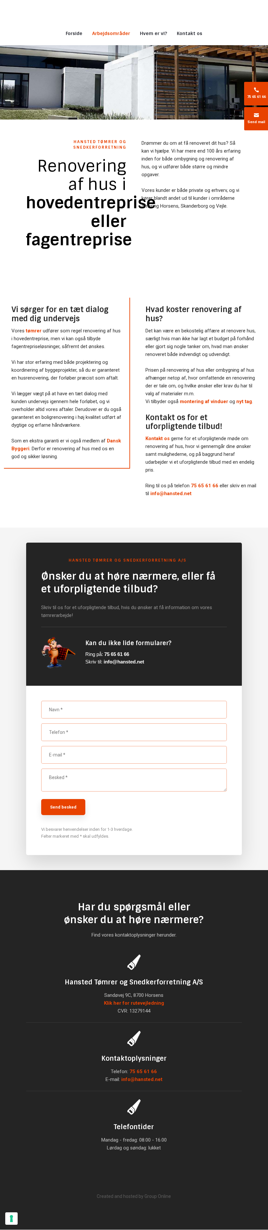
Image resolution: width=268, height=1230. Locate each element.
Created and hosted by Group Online (134, 1196)
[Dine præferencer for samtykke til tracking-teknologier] (11, 1218)
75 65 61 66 (204, 486)
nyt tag (244, 401)
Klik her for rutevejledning (134, 1003)
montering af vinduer (204, 401)
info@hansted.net (171, 493)
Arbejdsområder (111, 33)
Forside (74, 33)
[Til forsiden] (134, 12)
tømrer (34, 331)
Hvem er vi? (153, 33)
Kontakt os (189, 33)
